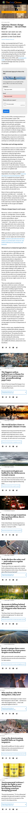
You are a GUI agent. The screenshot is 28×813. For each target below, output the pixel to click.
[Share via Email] (13, 347)
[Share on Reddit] (17, 347)
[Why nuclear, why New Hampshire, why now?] (14, 680)
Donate (14, 12)
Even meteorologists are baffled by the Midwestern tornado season (13, 473)
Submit (6, 111)
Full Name (5, 86)
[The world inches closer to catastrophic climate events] (14, 412)
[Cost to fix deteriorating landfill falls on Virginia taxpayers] (14, 726)
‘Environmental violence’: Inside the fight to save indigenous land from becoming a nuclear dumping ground (12, 786)
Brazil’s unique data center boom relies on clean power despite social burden (13, 650)
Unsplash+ (12, 368)
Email (4, 93)
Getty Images (7, 368)
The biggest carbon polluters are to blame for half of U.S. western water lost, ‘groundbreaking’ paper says (12, 376)
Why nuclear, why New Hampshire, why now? (11, 694)
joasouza (6, 644)
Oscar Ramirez (7, 510)
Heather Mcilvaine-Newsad (7, 39)
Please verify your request (9, 100)
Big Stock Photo (11, 644)
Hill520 (5, 734)
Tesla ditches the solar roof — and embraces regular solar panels (13, 561)
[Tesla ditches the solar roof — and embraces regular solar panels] (14, 547)
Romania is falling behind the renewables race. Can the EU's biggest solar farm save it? (13, 607)
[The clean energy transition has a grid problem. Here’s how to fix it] (14, 502)
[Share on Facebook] (2, 347)
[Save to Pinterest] (10, 347)
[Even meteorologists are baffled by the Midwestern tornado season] (14, 459)
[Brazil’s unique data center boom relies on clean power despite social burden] (14, 636)
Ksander (6, 778)
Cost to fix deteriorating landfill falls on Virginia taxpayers (12, 740)
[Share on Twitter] (6, 347)
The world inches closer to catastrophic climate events (13, 426)
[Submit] (26, 17)
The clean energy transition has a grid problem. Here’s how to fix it (13, 517)
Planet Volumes (7, 688)
